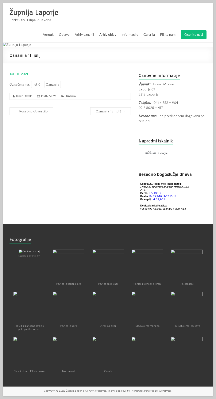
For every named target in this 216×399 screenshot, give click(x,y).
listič (36, 84)
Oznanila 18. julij (110, 111)
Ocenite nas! (193, 34)
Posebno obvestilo (31, 111)
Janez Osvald (24, 96)
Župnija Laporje (33, 12)
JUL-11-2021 (18, 74)
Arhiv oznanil (84, 34)
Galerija (149, 34)
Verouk (48, 34)
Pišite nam (168, 34)
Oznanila (52, 84)
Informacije (130, 34)
